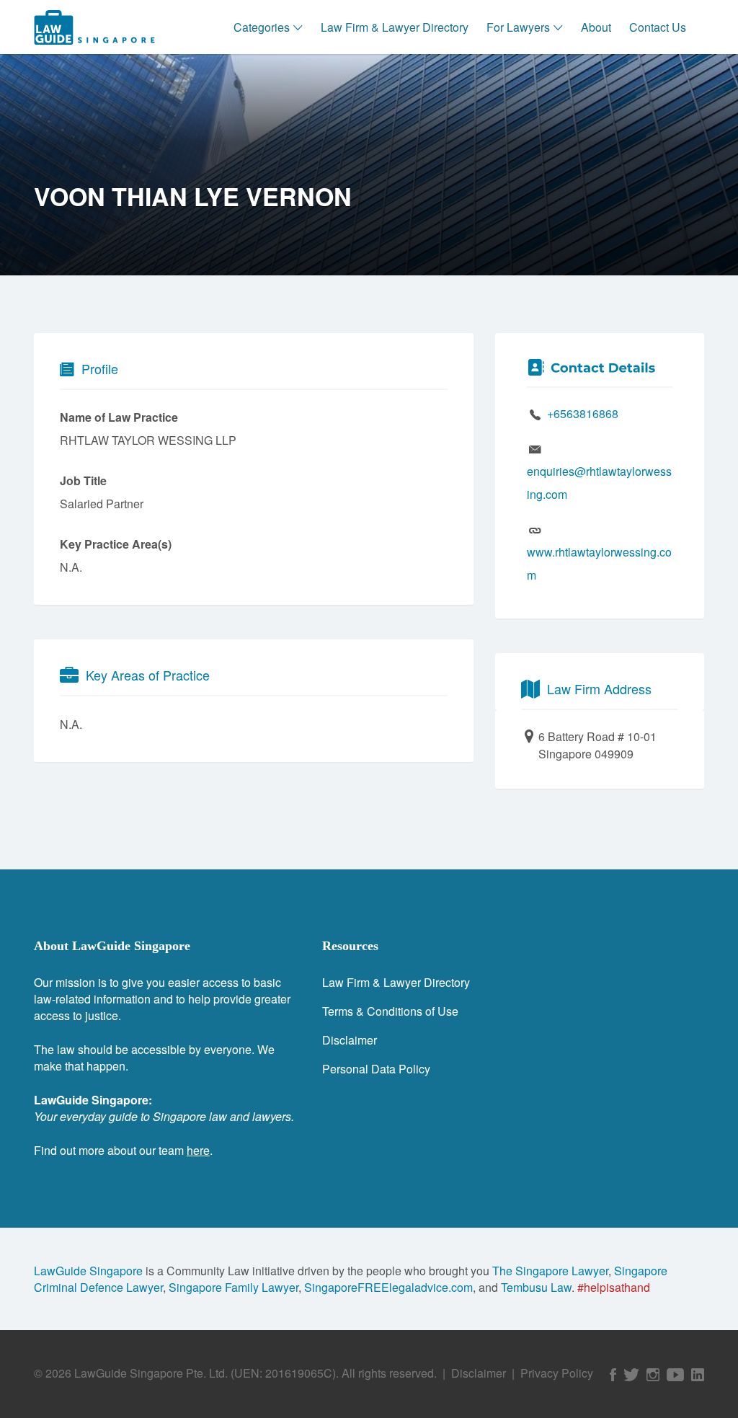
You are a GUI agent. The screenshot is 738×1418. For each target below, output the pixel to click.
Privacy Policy (556, 1373)
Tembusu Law (536, 1287)
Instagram (652, 1374)
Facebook (613, 1374)
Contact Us (657, 27)
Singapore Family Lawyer (233, 1287)
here (198, 1150)
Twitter (631, 1374)
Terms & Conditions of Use (390, 1011)
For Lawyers (518, 27)
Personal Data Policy (376, 1068)
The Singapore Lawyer (550, 1270)
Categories (262, 27)
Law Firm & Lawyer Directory (394, 27)
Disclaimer (349, 1040)
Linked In (697, 1374)
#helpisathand (613, 1287)
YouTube (675, 1374)
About (596, 27)
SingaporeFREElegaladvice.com (388, 1287)
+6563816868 (582, 413)
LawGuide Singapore (88, 1270)
